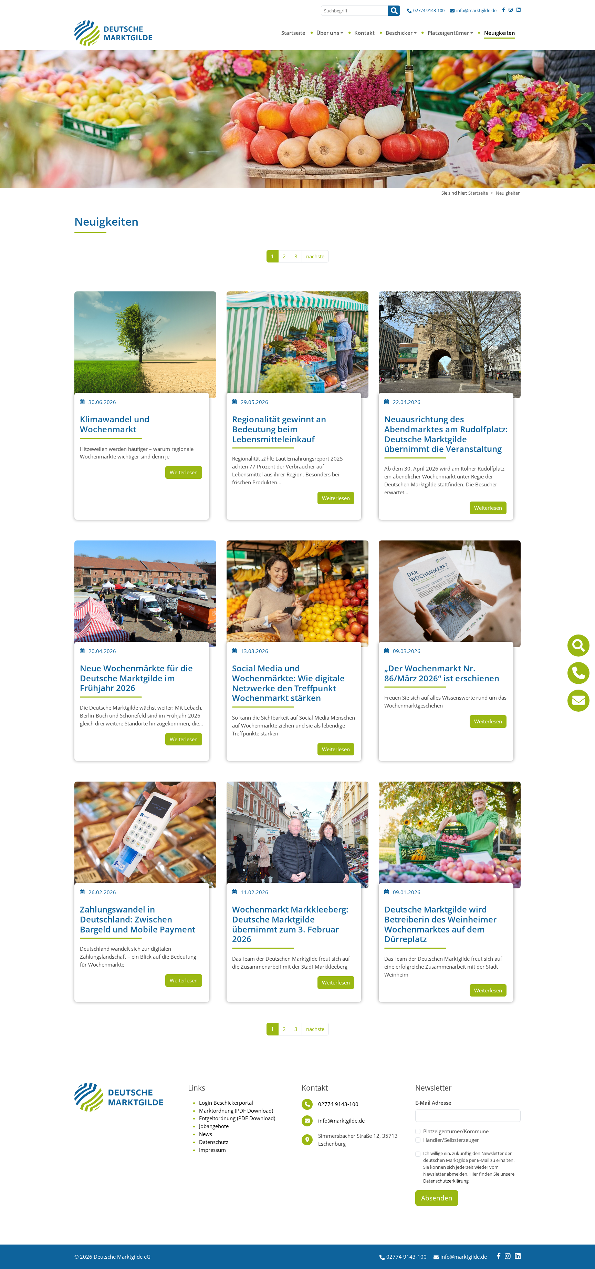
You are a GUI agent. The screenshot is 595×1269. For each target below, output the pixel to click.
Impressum (212, 1149)
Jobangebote (214, 1126)
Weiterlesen (184, 472)
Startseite (293, 32)
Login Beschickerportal (226, 1102)
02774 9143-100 (429, 10)
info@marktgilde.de (476, 10)
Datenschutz (213, 1141)
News (205, 1134)
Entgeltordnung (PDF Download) (237, 1118)
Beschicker (399, 32)
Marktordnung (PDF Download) (236, 1110)
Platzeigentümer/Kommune (456, 1131)
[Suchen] (394, 11)
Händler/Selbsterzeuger (451, 1139)
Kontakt (364, 32)
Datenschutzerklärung (446, 1181)
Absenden (436, 1198)
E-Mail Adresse (433, 1102)
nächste (315, 256)
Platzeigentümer (448, 32)
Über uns (327, 32)
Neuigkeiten (499, 32)
